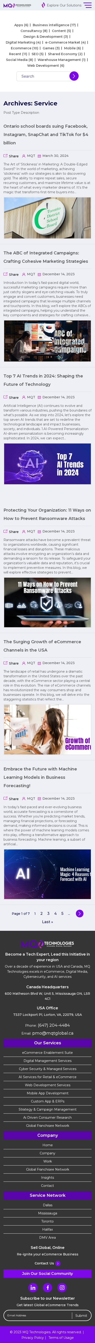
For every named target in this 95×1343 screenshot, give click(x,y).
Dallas (47, 1205)
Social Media (17, 60)
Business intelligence (51, 25)
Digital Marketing (20, 42)
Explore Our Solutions (63, 5)
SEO (35, 54)
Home (47, 1145)
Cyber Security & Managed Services (47, 1069)
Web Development (43, 65)
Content (59, 31)
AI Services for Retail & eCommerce (48, 1077)
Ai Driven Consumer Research (47, 1117)
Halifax (47, 1229)
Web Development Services (47, 1085)
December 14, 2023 (58, 274)
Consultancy (31, 31)
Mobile (70, 48)
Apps (18, 25)
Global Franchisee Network (47, 1126)
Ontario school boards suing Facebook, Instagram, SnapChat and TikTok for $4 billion (45, 135)
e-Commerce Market (62, 42)
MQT (30, 156)
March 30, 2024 (55, 156)
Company (47, 1153)
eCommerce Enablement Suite (47, 1053)
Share (14, 156)
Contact (47, 1186)
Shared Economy (62, 54)
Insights (47, 1177)
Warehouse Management (59, 60)
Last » (47, 922)
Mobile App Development (47, 1093)
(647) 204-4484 (53, 1025)
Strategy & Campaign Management (48, 1109)
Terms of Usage (61, 1338)
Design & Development (43, 37)
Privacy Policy (32, 1338)
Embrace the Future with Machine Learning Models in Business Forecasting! (40, 777)
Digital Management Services (47, 1061)
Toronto (47, 1221)
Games (48, 48)
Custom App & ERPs (47, 1101)
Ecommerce (21, 48)
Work (47, 1161)
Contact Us (44, 1263)
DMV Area (47, 1237)
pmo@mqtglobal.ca (52, 1033)
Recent (15, 54)
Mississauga (47, 1213)
